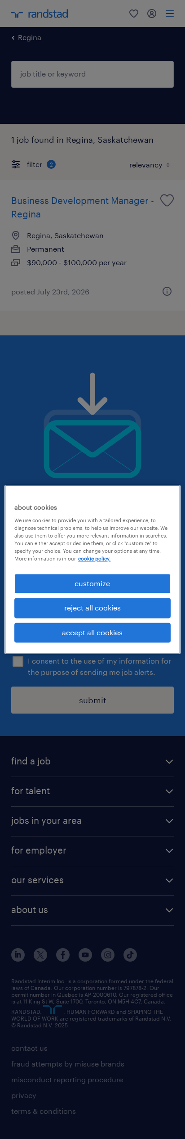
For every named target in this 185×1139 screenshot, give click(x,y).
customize (92, 583)
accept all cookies (92, 632)
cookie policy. (94, 558)
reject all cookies (92, 608)
